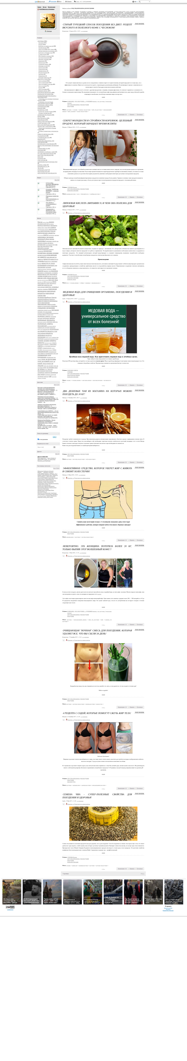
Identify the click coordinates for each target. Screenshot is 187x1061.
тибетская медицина (47, 349)
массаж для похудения (43, 280)
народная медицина (97, 380)
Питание (40, 43)
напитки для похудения (84, 109)
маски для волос (52, 276)
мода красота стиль (43, 283)
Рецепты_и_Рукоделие (44, 461)
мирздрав (52, 459)
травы (54, 350)
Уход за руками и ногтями (45, 84)
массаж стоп (40, 281)
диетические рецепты (46, 233)
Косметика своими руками (45, 111)
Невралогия (41, 76)
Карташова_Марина (43, 487)
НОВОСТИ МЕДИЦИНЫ (44, 134)
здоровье (42, 241)
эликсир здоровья (42, 378)
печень (49, 310)
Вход (60, 1)
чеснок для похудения (82, 111)
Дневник (139, 24)
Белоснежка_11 (46, 485)
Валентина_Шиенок (43, 486)
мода (54, 282)
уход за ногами (48, 366)
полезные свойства (52, 322)
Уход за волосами (43, 82)
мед (45, 282)
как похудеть (99, 704)
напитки (41, 285)
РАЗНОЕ (40, 108)
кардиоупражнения (43, 249)
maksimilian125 (49, 479)
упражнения (43, 352)
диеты (45, 235)
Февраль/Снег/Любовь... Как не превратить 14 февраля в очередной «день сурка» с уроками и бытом (48, 422)
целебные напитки (44, 372)
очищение (54, 306)
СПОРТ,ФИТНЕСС (43, 123)
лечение (48, 267)
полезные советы (45, 324)
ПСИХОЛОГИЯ (42, 136)
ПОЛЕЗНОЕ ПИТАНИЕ (44, 94)
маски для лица (44, 278)
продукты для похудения (78, 459)
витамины (51, 223)
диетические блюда (47, 231)
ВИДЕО (40, 116)
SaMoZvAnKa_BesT (47, 475)
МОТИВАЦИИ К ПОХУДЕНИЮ (46, 144)
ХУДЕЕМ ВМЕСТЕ (43, 148)
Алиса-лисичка (49, 483)
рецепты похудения (90, 704)
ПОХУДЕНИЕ (41, 120)
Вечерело (51, 486)
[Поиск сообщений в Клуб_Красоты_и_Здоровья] (54, 437)
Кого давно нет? (42, 458)
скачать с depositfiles (50, 344)
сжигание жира (48, 342)
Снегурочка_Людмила (51, 494)
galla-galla (51, 478)
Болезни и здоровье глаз (45, 52)
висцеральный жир (43, 224)
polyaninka (46, 480)
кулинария (42, 265)
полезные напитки (49, 318)
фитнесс (50, 369)
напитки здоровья (52, 287)
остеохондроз (46, 306)
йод (54, 244)
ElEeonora (40, 471)
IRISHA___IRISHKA (43, 472)
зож (57, 241)
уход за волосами (48, 359)
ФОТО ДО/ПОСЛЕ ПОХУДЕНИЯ (46, 173)
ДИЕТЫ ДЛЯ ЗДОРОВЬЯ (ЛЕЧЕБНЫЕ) (48, 145)
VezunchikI (52, 476)
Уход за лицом (42, 81)
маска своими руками (47, 275)
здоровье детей (51, 241)
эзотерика (54, 376)
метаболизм (49, 281)
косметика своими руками (48, 253)
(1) (55, 207)
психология (54, 329)
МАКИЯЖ (40, 139)
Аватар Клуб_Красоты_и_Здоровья (48, 21)
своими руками (43, 341)
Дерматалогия (42, 71)
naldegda (40, 480)
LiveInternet (40, 2)
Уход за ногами (42, 89)
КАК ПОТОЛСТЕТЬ (43, 171)
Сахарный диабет (43, 64)
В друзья (49, 31)
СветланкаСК (41, 494)
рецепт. (99, 594)
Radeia (39, 475)
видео (51, 222)
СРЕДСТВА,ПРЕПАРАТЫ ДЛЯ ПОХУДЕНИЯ (78, 104)
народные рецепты (86, 380)
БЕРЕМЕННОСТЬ (42, 166)
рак (39, 331)
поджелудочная (41, 313)
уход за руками (48, 367)
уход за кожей (43, 361)
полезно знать (44, 316)
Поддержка (133, 2)
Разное (40, 44)
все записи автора (85, 213)
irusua (39, 479)
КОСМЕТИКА (41, 110)
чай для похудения (90, 459)
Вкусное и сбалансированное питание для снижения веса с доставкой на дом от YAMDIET (46, 389)
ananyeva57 (41, 478)
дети (49, 227)
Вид (135, 2)
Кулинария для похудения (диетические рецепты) (45, 102)
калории (46, 248)
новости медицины (50, 301)
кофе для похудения (97, 109)
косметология (42, 255)
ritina (54, 480)
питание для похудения (45, 312)
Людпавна (46, 489)
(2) (54, 187)
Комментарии (51, 7)
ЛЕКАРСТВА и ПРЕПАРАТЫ (45, 126)
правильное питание (44, 327)
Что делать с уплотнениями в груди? (51, 204)
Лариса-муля (52, 487)
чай (50, 376)
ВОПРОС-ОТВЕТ (42, 165)
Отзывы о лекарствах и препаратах (48, 131)
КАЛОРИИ (40, 158)
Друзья (44, 7)
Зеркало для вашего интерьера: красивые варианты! (47, 405)
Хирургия (41, 74)
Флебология (41, 62)
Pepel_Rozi (54, 474)
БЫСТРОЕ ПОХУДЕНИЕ (44, 155)
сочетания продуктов (50, 346)
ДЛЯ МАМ (40, 150)
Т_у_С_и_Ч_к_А (42, 495)
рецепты (43, 331)
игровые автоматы (47, 243)
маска (40, 274)
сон (44, 346)
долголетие (51, 235)
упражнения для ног (51, 353)
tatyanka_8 (40, 482)
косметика (48, 251)
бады (47, 222)
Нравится (132, 114)
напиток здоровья (43, 289)
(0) (56, 390)
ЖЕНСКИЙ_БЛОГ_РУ (44, 459)
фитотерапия (41, 371)
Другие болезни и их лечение (46, 51)
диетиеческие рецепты (43, 229)
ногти (39, 303)
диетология (40, 235)
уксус (78, 194)
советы (40, 346)
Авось (77, 1)
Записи (39, 7)
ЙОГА (39, 157)
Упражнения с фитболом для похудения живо (51, 210)
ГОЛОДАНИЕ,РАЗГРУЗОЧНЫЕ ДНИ (47, 162)
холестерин (48, 371)
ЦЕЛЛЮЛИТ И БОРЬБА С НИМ (46, 152)
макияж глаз (47, 271)
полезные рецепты (42, 322)
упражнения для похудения (44, 356)
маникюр (54, 271)
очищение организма (46, 308)
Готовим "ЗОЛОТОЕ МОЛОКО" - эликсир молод (52, 191)
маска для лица (47, 274)
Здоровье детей (42, 66)
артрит (44, 222)
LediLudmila (41, 474)
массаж (54, 278)
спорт (40, 348)
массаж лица (53, 280)
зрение (40, 243)
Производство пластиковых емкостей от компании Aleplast (46, 397)
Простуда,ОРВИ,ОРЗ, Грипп (46, 49)
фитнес (46, 369)
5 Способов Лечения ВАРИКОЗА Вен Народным (52, 184)
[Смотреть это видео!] (42, 185)
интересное (41, 244)
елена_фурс (46, 497)
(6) (55, 194)
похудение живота (51, 326)
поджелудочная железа (51, 313)
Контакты (168, 909)
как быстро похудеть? (47, 245)
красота (47, 259)
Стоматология (42, 54)
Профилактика (42, 48)
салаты (50, 337)
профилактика (45, 329)
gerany (56, 478)
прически (52, 327)
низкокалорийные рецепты (46, 299)
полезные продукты (46, 320)
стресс (53, 348)
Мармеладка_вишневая (44, 490)
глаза (45, 227)
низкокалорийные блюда (47, 297)
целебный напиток (43, 376)
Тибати (49, 495)
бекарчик (40, 497)
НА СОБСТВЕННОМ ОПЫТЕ (45, 153)
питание (55, 310)
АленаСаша (41, 483)
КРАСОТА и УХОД (42, 79)
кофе (102, 619)
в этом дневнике (43, 439)
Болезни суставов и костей (45, 46)
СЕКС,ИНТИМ (41, 160)
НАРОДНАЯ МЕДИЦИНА (44, 92)
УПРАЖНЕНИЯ (42, 106)
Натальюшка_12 (42, 491)
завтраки (56, 235)
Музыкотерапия (42, 72)
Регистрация (53, 1)
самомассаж (47, 339)
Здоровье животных (43, 77)
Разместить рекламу (168, 910)
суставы (40, 350)
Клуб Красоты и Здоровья (38, 9)
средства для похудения (87, 537)
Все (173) (56, 384)
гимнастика (41, 227)
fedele (46, 478)
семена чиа (74, 865)
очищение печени (43, 310)
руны (46, 337)
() (126, 114)
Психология (41, 69)
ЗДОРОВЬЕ (41, 41)
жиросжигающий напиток (80, 619)
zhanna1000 (50, 482)
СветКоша (53, 493)
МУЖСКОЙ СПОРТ (43, 170)
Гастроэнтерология (43, 57)
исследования (49, 244)
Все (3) (57, 454)
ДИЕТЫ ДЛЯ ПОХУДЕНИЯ (45, 121)
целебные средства (50, 374)
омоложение (45, 303)
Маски (40, 222)
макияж (40, 271)
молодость (53, 283)
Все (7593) (56, 468)
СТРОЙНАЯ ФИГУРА (43, 137)
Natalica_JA (48, 474)
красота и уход (48, 263)
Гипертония (41, 67)
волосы (40, 225)
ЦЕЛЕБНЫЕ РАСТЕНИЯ (44, 115)
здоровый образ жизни (46, 239)
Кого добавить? (51, 458)
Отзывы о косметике (44, 113)
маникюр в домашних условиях (48, 273)
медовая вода (107, 380)
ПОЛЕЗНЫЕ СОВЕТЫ (44, 105)
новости (40, 301)
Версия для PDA (168, 908)
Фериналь (54, 495)
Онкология (41, 61)
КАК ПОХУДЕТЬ (42, 118)
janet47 (43, 479)
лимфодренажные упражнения (45, 269)
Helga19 (51, 471)
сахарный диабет (54, 339)
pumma (51, 480)
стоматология (46, 348)
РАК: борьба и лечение (44, 56)
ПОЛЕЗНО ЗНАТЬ (42, 91)
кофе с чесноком (71, 111)
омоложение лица (44, 304)
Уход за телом (42, 86)
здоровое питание (46, 237)
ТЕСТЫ (40, 168)
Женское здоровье (43, 59)
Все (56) (57, 180)
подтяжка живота (42, 314)
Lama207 (50, 472)
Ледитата (40, 489)
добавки (82, 282)
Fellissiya (46, 471)
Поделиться (140, 114)
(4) (55, 213)
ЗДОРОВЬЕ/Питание (72, 187)
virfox (45, 482)
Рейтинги (69, 1)
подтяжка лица (49, 314)
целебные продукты (94, 194)
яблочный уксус (85, 194)
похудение (42, 326)
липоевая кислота (96, 282)
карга (51, 497)
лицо (54, 269)
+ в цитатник (84, 31)
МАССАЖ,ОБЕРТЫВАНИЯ (45, 125)
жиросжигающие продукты (98, 785)
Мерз (52, 490)
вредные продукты (50, 225)
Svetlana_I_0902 (44, 476)
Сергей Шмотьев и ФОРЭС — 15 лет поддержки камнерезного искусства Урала (48, 412)
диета (53, 227)
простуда (40, 329)
